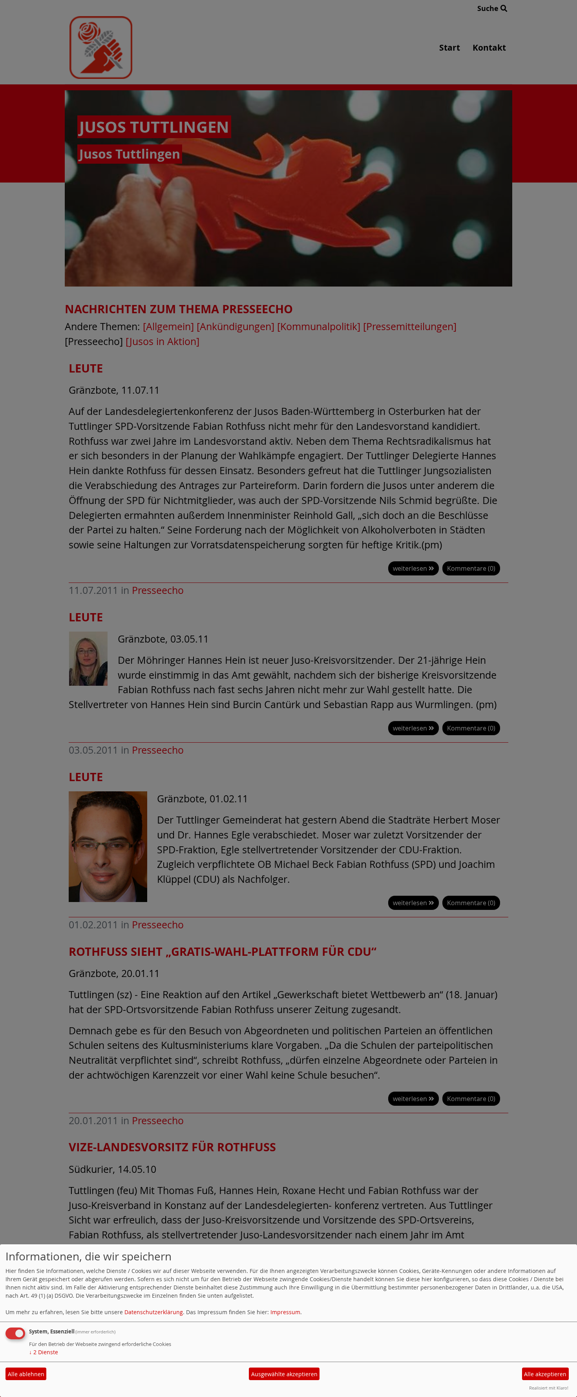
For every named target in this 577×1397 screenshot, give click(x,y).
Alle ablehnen (26, 1374)
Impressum (285, 1312)
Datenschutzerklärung (153, 1312)
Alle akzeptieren (545, 1374)
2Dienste (43, 1352)
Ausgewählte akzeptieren (284, 1374)
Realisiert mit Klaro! (548, 1388)
